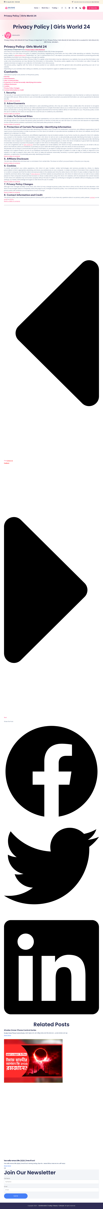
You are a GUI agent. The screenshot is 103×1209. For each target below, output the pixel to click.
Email (5, 1186)
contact (92, 197)
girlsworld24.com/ (20, 55)
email (5, 199)
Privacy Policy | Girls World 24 (35, 50)
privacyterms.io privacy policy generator (39, 197)
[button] (93, 8)
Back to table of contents (12, 101)
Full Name (7, 1178)
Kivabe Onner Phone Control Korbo (20, 1030)
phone (11, 199)
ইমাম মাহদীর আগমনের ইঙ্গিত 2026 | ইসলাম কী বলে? (19, 1160)
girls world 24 (28, 145)
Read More (7, 1035)
